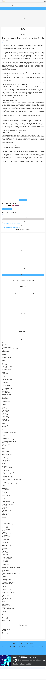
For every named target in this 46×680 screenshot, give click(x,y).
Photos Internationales (7, 557)
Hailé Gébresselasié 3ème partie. (9, 428)
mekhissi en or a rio (6, 510)
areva (3, 359)
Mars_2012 (4, 505)
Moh (3, 520)
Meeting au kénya (6, 508)
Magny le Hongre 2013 (7, 495)
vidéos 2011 (5, 616)
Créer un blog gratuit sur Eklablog (22, 646)
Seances (4, 593)
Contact (33, 646)
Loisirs (3, 491)
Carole (3, 372)
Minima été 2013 (6, 514)
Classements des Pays (7, 379)
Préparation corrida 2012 (7, 566)
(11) (4, 632)
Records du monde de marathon (9, 580)
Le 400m (4, 463)
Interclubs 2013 (5, 438)
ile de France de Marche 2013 (9, 432)
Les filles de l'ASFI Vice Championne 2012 (11, 479)
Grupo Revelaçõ (5, 420)
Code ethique (5, 382)
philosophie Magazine (7, 551)
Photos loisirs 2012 (6, 558)
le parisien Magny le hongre (8, 472)
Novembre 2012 (6, 536)
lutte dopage (5, 494)
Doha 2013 (4, 404)
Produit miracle (5, 570)
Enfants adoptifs (5, 410)
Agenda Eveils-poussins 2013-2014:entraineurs (12, 348)
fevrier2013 (4, 413)
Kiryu (3, 457)
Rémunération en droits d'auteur (11, 648)
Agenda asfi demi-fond (7, 347)
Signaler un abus (38, 646)
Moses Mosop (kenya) (7, 529)
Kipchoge (4, 453)
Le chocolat (4, 466)
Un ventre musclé (6, 610)
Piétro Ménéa (5, 560)
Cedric (3, 376)
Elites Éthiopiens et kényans (8, 408)
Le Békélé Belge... (6, 464)
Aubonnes (4, 361)
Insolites (4, 435)
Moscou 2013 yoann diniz (8, 527)
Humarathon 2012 (6, 430)
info (3, 433)
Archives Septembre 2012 (8, 357)
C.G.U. (43, 646)
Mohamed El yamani (6, 523)
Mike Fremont (5, 513)
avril (3, 363)
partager (22, 663)
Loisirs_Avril (4, 492)
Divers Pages (5, 403)
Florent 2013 (5, 416)
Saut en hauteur (5, 591)
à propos (29, 663)
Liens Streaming (5, 489)
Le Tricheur (4, 486)
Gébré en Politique (6, 417)
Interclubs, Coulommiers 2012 (9, 441)
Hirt (3, 429)
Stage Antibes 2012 (6, 598)
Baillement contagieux (7, 366)
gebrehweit (4, 419)
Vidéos (3, 613)
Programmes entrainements (8, 571)
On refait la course (6, 541)
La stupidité (4, 461)
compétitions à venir (6, 385)
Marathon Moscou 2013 (7, 504)
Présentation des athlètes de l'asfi (9, 569)
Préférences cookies (36, 648)
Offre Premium (19, 648)
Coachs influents (6, 381)
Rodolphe (4, 586)
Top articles (29, 646)
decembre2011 (5, 398)
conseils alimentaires (6, 386)
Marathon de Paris (6, 501)
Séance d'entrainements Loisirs (9, 592)
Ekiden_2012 (5, 407)
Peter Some (5, 548)
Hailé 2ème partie (6, 426)
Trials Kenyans (5, 604)
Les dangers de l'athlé (7, 476)
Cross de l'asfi (5, 391)
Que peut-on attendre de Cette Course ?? (11, 573)
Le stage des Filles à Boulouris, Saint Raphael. (12, 483)
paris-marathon (5, 542)
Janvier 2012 (5, 442)
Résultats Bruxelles (6, 585)
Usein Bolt (4, 611)
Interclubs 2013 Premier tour (8, 439)
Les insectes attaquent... (7, 480)
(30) (4, 627)
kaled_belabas (5, 450)
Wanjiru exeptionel (6, 620)
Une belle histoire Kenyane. (8, 608)
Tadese (3, 599)
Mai (3, 497)
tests (3, 602)
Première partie (5, 564)
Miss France (5, 516)
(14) (5, 630)
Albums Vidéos (5, 351)
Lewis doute (5, 488)
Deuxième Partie (6, 401)
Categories (5, 31)
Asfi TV (3, 360)
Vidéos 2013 (5, 618)
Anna (3, 353)
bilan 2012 (4, 367)
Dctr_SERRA (5, 397)
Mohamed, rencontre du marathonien (10, 524)
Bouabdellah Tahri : (6, 369)
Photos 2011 (5, 552)
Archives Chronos (6, 356)
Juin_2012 (4, 445)
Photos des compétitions (7, 555)
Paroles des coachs (6, 545)
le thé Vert (4, 485)
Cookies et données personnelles (27, 648)
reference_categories (7, 583)
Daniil (3, 395)
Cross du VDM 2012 (6, 394)
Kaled (3, 448)
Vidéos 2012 (5, 617)
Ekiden (3, 406)
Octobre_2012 (5, 539)
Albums (4, 350)
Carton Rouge (5, 373)
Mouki (3, 530)
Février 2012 (5, 411)
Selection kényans (6, 595)
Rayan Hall (4, 574)
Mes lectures (5, 511)
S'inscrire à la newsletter (7, 208)
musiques (4, 532)
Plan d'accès (5, 561)
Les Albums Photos (6, 475)
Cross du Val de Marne (7, 392)
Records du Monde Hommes (8, 582)
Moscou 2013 (5, 526)
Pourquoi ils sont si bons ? (8, 563)
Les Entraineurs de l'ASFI (7, 477)
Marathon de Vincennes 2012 (8, 502)
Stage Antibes (5, 596)
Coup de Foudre (5, 389)
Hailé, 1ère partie (6, 425)
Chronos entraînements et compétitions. (11, 378)
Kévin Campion (5, 451)
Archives (4, 354)
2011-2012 (4, 344)
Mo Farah (4, 517)
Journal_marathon (6, 444)
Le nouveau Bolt (5, 470)
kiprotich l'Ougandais (7, 454)
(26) (6, 629)
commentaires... (5, 384)
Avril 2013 (4, 364)
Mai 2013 (4, 498)
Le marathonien (5, 469)
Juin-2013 (4, 447)
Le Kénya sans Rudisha (7, 467)
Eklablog (31, 643)
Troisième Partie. (6, 607)
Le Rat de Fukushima (6, 473)
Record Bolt (4, 577)
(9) (5, 633)
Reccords (4, 576)
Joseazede (21, 282)
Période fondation (6, 547)
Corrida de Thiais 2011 (7, 388)
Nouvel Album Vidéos (7, 533)
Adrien (3, 345)
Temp (3, 601)
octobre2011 (5, 538)
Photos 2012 (5, 554)
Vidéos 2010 (5, 614)
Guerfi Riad (4, 422)
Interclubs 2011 (5, 436)
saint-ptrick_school (6, 589)
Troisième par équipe (7, 605)
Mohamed (4, 522)
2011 (3, 342)
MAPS (3, 500)
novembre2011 (5, 535)
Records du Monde (6, 579)
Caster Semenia (5, 375)
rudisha (3, 588)
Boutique (4, 370)
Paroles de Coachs (6, 544)
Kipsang (4, 455)
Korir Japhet (5, 458)
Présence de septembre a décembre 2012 (11, 567)
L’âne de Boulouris (6, 460)
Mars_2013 (4, 507)
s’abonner (16, 663)
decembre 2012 (5, 400)
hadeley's (4, 423)
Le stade (4, 482)
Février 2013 (5, 414)
